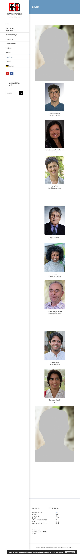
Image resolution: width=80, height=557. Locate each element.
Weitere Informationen (57, 552)
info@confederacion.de (39, 520)
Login (34, 533)
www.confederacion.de (39, 523)
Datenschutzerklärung (39, 531)
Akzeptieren (70, 552)
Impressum (35, 530)
